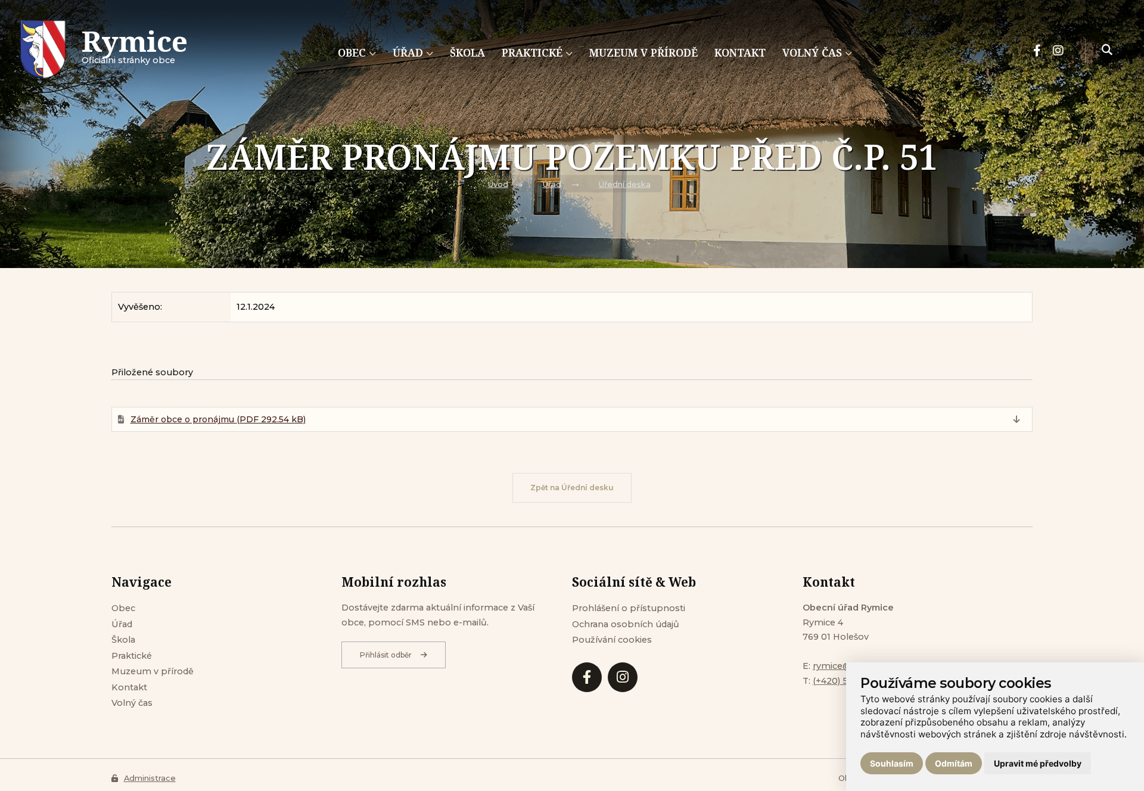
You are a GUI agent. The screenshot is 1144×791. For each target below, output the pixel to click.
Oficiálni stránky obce (135, 51)
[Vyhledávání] (1107, 50)
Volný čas (132, 702)
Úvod (498, 184)
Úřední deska (625, 184)
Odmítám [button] (953, 763)
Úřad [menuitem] (408, 52)
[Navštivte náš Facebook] (1037, 50)
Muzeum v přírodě (152, 671)
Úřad (552, 184)
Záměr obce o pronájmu (218, 419)
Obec (123, 608)
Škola (123, 639)
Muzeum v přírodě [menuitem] (643, 52)
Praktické (131, 655)
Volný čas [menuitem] (812, 52)
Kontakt (129, 687)
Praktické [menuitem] (532, 52)
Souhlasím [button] (891, 763)
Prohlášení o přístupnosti (628, 608)
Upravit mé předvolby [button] (1037, 763)
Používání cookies (612, 639)
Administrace (150, 778)
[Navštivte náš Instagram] (1058, 50)
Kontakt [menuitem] (740, 52)
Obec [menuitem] (352, 52)
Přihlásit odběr (386, 654)
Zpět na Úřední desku (572, 487)
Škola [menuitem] (467, 52)
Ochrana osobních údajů (625, 624)
